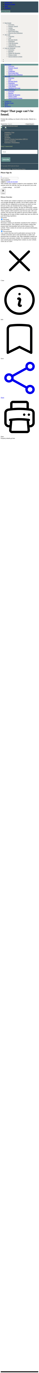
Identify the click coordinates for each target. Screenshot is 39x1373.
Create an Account (12, 181)
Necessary (6, 219)
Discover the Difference (15, 33)
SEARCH (8, 8)
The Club (7, 34)
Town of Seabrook (10, 141)
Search (29, 124)
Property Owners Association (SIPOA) (16, 139)
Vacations (7, 137)
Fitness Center (12, 55)
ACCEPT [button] (17, 187)
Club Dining (12, 45)
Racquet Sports (12, 40)
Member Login (10, 4)
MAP (6, 6)
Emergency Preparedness (12, 142)
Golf (9, 38)
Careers (7, 136)
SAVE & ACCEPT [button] (6, 241)
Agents (10, 28)
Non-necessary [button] (5, 229)
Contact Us (8, 2)
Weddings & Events (14, 46)
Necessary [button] (4, 217)
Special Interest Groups (15, 56)
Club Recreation (13, 43)
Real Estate (8, 23)
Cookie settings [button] (7, 187)
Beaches (10, 51)
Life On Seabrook (10, 48)
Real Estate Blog (13, 31)
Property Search (6, 11)
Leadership (11, 29)
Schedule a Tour (9, 132)
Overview (11, 24)
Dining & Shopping (14, 53)
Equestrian (11, 41)
